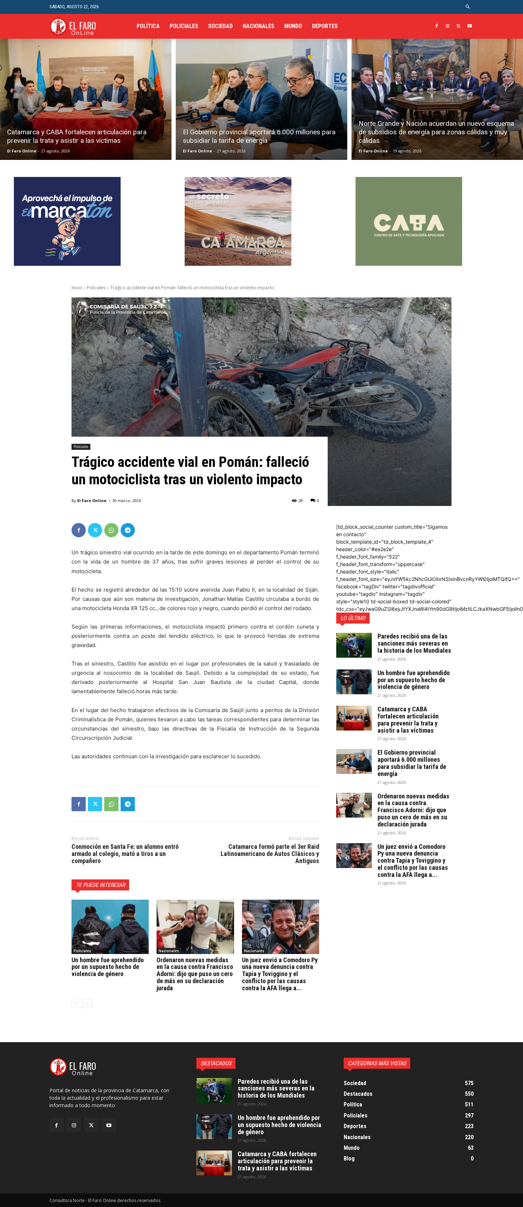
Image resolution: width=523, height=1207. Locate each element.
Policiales (96, 288)
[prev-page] (76, 1003)
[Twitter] (458, 26)
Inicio (77, 288)
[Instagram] (448, 26)
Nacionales (169, 950)
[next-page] (87, 1003)
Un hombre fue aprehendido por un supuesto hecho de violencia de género (108, 967)
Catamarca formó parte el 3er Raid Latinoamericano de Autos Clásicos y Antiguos (270, 853)
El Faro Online (21, 150)
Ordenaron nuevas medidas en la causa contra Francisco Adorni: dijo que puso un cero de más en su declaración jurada (195, 974)
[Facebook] (437, 26)
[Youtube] (469, 26)
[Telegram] (128, 530)
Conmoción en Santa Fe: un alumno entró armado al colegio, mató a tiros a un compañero (125, 853)
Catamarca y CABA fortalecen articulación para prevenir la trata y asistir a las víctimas (408, 719)
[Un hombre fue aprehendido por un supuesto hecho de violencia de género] (110, 927)
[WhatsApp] (111, 530)
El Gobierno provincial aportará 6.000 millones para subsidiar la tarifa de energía (411, 763)
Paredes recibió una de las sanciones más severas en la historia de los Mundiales (414, 643)
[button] (468, 6)
